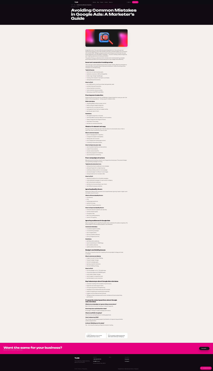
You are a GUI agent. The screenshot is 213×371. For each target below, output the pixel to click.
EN (128, 2)
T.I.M (76, 2)
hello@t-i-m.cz (96, 361)
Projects (101, 2)
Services (94, 2)
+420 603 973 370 (205, 368)
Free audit (135, 2)
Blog (98, 2)
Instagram (127, 361)
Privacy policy (84, 368)
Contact (106, 2)
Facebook (127, 359)
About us (110, 2)
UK (130, 2)
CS (127, 2)
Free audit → (204, 348)
